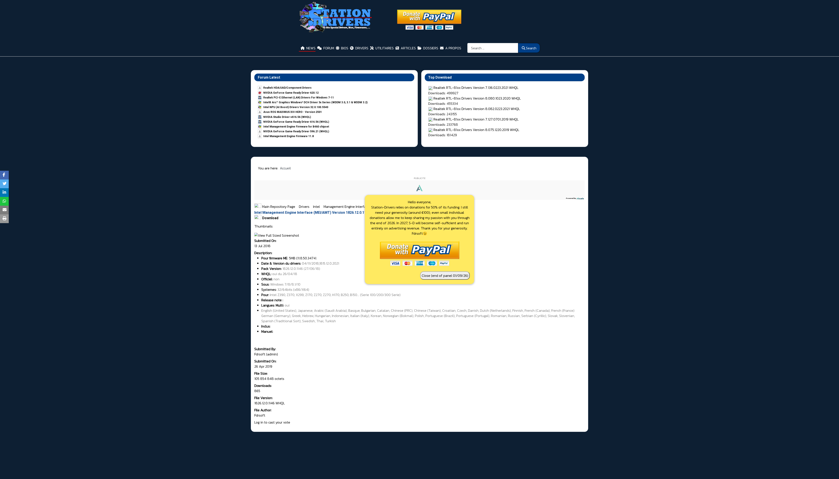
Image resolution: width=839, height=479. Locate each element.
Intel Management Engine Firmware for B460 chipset (296, 126)
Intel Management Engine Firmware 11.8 (288, 136)
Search (531, 48)
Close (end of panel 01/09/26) (445, 275)
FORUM (328, 48)
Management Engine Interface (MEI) (351, 206)
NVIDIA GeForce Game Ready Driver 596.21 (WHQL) (296, 131)
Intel (317, 206)
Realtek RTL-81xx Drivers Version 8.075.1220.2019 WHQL (476, 129)
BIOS (344, 48)
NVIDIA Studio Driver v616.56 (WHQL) (287, 117)
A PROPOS (453, 48)
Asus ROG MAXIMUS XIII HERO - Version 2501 (292, 112)
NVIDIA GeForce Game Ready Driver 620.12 (291, 92)
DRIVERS (361, 48)
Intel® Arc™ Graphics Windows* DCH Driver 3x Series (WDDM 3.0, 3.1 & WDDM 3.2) (315, 102)
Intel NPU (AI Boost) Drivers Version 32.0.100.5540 (295, 107)
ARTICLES (408, 48)
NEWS (310, 48)
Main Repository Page (278, 206)
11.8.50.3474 (306, 258)
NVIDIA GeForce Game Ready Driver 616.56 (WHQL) (296, 121)
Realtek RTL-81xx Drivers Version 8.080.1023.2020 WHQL (477, 98)
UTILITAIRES (384, 48)
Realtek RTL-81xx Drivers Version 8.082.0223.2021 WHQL (476, 108)
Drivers (304, 206)
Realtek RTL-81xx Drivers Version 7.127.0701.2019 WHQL (476, 119)
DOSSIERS (430, 48)
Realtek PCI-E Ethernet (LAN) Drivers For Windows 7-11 (298, 97)
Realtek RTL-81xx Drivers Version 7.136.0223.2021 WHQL (475, 87)
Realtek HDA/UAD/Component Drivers (287, 87)
